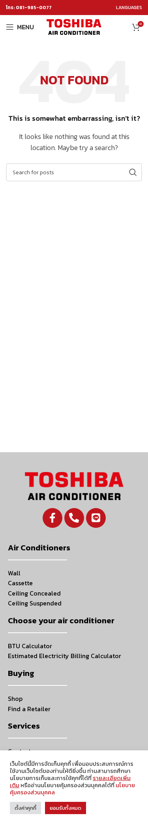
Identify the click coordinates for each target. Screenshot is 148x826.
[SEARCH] (133, 172)
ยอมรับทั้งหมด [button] (65, 808)
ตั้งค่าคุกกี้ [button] (25, 808)
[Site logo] (74, 26)
